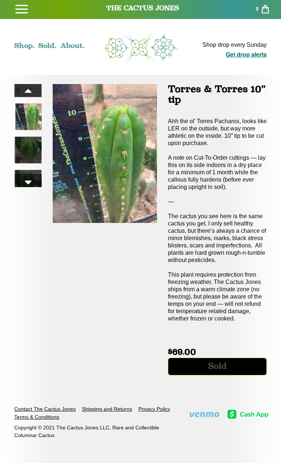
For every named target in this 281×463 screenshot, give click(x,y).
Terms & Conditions (36, 417)
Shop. (24, 45)
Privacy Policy (154, 409)
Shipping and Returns (107, 409)
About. (72, 45)
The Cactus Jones (142, 8)
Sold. (47, 45)
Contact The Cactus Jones (45, 409)
